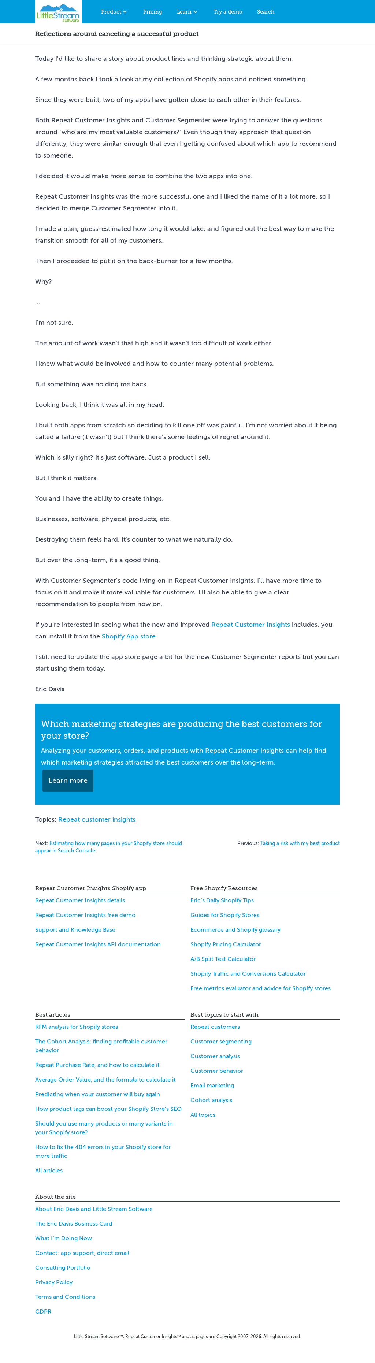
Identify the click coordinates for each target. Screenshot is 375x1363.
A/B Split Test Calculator (223, 959)
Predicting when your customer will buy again (97, 1094)
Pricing (152, 12)
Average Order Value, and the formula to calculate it (105, 1079)
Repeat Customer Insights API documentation (98, 944)
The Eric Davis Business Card (73, 1223)
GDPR (43, 1311)
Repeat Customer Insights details (80, 900)
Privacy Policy (54, 1282)
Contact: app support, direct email (82, 1253)
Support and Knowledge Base (75, 930)
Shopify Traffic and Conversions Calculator (248, 973)
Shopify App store (129, 636)
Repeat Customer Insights (250, 624)
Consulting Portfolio (62, 1267)
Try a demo (228, 12)
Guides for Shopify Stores (224, 915)
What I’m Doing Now (63, 1238)
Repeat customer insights (96, 819)
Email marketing (212, 1085)
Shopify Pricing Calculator (225, 944)
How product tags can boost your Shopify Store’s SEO (108, 1109)
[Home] (58, 11)
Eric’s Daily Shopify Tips (222, 900)
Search (265, 12)
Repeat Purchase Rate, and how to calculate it (97, 1065)
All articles (49, 1170)
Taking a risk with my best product (300, 843)
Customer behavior (216, 1071)
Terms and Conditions (65, 1297)
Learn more (68, 780)
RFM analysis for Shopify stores (76, 1027)
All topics (202, 1115)
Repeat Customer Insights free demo (85, 915)
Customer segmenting (221, 1041)
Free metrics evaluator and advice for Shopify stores (260, 988)
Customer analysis (215, 1056)
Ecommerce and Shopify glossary (235, 930)
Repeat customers (215, 1027)
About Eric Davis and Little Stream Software (94, 1209)
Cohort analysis (211, 1100)
